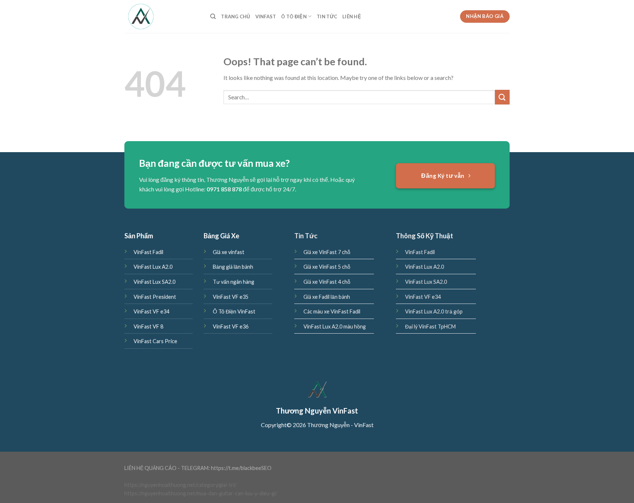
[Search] (213, 16)
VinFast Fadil (148, 252)
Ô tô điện (293, 16)
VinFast (265, 16)
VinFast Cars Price (155, 341)
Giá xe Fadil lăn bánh (326, 297)
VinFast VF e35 (230, 297)
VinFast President (155, 297)
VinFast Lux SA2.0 (154, 282)
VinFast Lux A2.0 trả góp (434, 311)
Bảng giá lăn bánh (233, 267)
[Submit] (502, 97)
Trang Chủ (235, 16)
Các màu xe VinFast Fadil (331, 311)
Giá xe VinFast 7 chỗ (326, 252)
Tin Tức (327, 16)
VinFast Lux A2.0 (153, 267)
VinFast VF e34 (151, 311)
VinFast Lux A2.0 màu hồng (334, 326)
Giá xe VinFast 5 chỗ (326, 267)
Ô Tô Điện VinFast (234, 311)
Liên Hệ (351, 16)
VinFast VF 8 (148, 326)
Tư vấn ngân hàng (233, 282)
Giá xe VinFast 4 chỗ (326, 282)
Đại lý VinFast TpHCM (430, 326)
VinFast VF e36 (230, 326)
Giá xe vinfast (228, 252)
